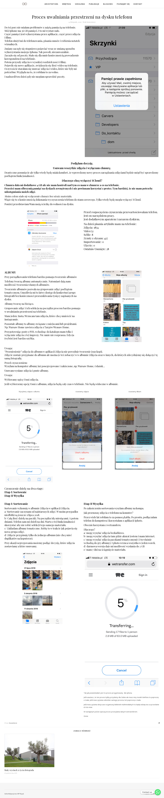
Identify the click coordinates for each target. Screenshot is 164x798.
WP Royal (20, 794)
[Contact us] (158, 792)
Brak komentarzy (89, 22)
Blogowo (108, 4)
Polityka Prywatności (151, 794)
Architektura (51, 4)
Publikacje (94, 4)
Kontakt (138, 4)
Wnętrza (66, 4)
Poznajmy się (123, 4)
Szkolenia (80, 4)
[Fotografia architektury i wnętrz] (24, 4)
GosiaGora (13, 723)
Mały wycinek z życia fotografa (19, 770)
